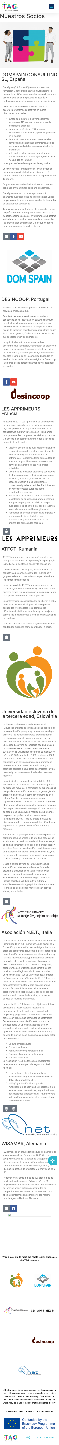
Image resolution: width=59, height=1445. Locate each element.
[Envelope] (20, 236)
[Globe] (6, 236)
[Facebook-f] (13, 236)
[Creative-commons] (28, 1437)
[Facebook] (13, 1208)
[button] (51, 6)
